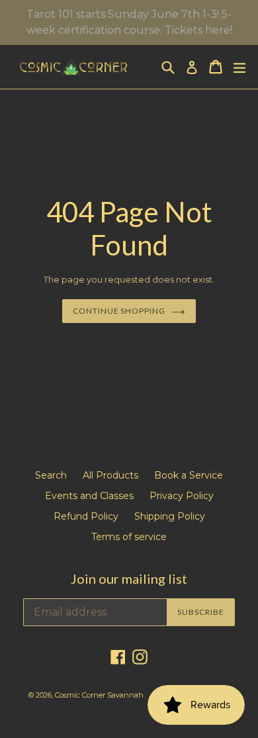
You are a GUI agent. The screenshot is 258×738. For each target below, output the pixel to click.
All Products (110, 475)
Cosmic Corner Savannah (99, 695)
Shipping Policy (169, 516)
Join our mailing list (129, 578)
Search (51, 475)
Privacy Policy (182, 496)
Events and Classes (89, 496)
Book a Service (188, 475)
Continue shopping (119, 311)
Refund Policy (86, 516)
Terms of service (129, 537)
